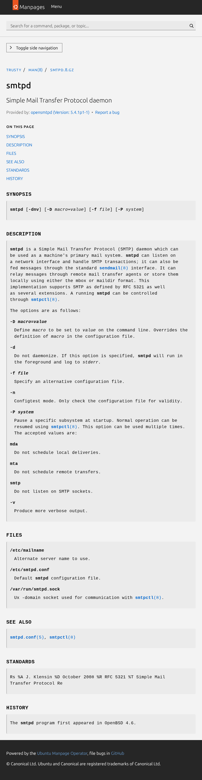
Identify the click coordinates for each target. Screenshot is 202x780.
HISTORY (14, 178)
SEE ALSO (15, 161)
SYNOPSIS (15, 136)
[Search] (191, 26)
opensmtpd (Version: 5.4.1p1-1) (60, 112)
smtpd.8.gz (62, 69)
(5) (27, 637)
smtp (15, 483)
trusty (13, 69)
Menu (56, 6)
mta (14, 463)
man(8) (35, 69)
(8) (113, 268)
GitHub (117, 753)
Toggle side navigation (36, 47)
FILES (11, 153)
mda (14, 444)
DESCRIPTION (19, 144)
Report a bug (107, 112)
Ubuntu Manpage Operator (62, 753)
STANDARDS (17, 170)
